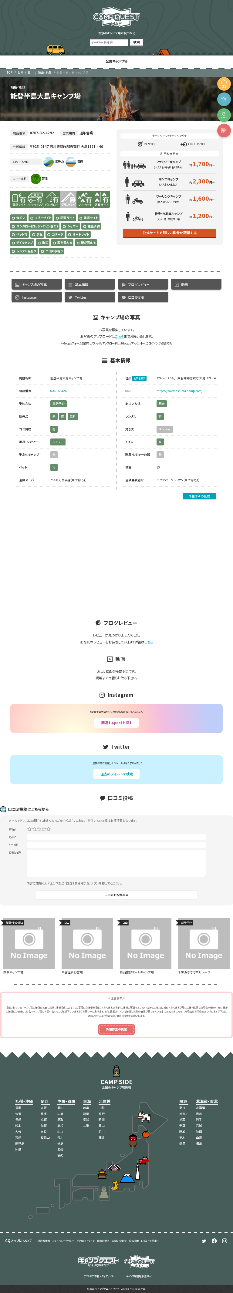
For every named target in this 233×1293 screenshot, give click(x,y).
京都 (44, 1119)
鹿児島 (19, 1143)
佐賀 (18, 1114)
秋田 (199, 1132)
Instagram (30, 297)
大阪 (44, 1108)
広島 (60, 1114)
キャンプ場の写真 (34, 284)
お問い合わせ (119, 1240)
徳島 (60, 1143)
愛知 (86, 1119)
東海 (87, 1101)
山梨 (102, 1108)
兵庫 (44, 1114)
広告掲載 (134, 1240)
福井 (102, 1137)
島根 (60, 1125)
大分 (18, 1132)
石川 (31, 72)
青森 (199, 1114)
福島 (199, 1143)
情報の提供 (103, 1240)
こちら (119, 336)
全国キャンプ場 (116, 61)
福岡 (18, 1108)
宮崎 (18, 1137)
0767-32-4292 (58, 391)
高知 (60, 1155)
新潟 (102, 1119)
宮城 (199, 1125)
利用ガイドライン (86, 1240)
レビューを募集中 (150, 1240)
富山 (102, 1125)
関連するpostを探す (116, 722)
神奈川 (183, 1114)
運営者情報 (44, 1240)
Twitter (80, 297)
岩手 (199, 1119)
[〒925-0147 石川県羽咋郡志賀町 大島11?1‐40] (224, 115)
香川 (60, 1137)
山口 (60, 1132)
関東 (183, 1101)
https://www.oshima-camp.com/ (180, 391)
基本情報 (81, 284)
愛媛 (60, 1149)
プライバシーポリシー (63, 1240)
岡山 (60, 1108)
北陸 (20, 72)
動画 (184, 284)
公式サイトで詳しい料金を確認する (170, 232)
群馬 (182, 1143)
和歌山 (45, 1137)
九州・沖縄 (24, 1101)
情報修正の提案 (199, 496)
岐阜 (86, 1108)
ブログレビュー (139, 284)
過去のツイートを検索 (116, 773)
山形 (199, 1137)
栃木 (182, 1137)
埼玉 (182, 1119)
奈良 (44, 1132)
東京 (182, 1108)
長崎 (18, 1119)
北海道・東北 (207, 1101)
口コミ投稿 (136, 297)
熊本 (18, 1125)
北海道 (200, 1108)
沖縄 (18, 1149)
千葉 (182, 1125)
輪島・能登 (45, 72)
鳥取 (60, 1119)
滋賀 (44, 1125)
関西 (45, 1101)
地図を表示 (139, 378)
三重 (86, 1125)
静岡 (86, 1114)
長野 (102, 1114)
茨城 (182, 1132)
